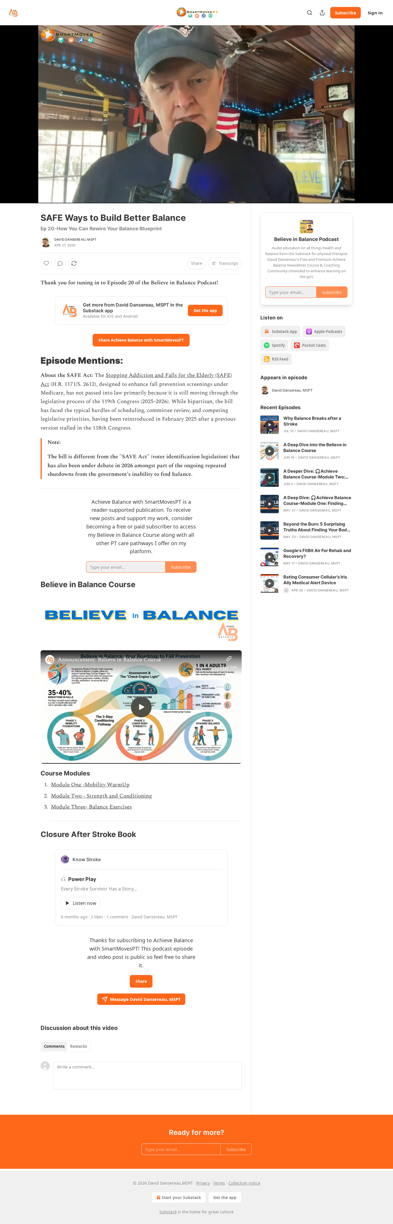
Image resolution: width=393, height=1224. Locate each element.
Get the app (205, 310)
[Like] (46, 263)
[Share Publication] (322, 12)
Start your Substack (181, 1197)
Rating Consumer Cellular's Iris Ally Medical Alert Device (315, 579)
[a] (141, 707)
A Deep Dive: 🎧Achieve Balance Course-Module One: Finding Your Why (317, 500)
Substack (168, 1212)
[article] (306, 424)
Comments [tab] (54, 1046)
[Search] (309, 12)
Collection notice (244, 1183)
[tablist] (65, 1046)
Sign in (375, 13)
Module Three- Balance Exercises (91, 807)
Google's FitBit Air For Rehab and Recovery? (317, 553)
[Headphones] (27, 120)
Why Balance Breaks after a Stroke (312, 421)
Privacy (203, 1183)
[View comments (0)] (367, 114)
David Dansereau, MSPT (75, 239)
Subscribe (345, 13)
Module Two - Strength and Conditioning (101, 796)
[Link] (32, 360)
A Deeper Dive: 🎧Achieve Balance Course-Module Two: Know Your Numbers (314, 474)
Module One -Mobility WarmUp (90, 785)
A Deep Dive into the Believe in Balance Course (314, 447)
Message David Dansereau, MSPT (145, 999)
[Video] (27, 108)
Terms (219, 1183)
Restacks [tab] (78, 1046)
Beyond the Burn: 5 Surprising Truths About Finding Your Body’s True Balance (317, 527)
